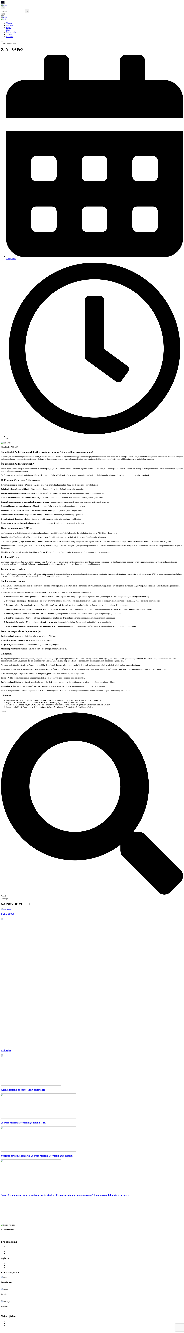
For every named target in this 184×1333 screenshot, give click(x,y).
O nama (9, 34)
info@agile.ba (6, 1213)
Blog (8, 30)
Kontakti (9, 37)
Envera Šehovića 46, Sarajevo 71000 (15, 1311)
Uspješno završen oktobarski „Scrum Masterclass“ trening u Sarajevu (37, 1155)
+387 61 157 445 (8, 1287)
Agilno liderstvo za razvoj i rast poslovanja (23, 1089)
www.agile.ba (6, 1215)
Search (3, 711)
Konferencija (11, 32)
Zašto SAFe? (7, 914)
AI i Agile (6, 1050)
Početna (9, 1263)
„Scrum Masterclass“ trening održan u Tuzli (23, 1122)
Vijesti (8, 28)
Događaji (9, 25)
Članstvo (9, 23)
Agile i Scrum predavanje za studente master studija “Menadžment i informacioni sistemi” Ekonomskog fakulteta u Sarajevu (65, 1195)
